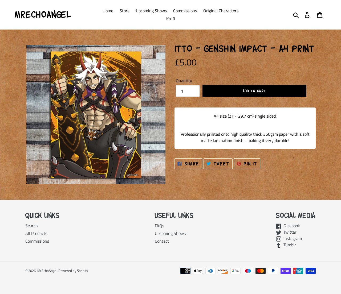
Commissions (37, 241)
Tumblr (288, 245)
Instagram (291, 238)
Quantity (184, 80)
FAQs (159, 225)
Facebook (290, 225)
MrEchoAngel (43, 14)
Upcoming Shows (170, 233)
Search (31, 225)
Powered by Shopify (73, 270)
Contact (162, 241)
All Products (36, 233)
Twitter (289, 232)
